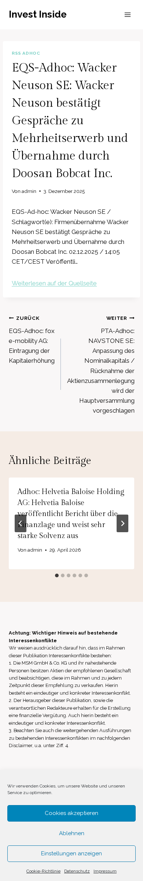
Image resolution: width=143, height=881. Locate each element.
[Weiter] (122, 523)
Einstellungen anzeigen (71, 853)
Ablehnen (71, 833)
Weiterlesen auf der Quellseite (54, 283)
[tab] (57, 575)
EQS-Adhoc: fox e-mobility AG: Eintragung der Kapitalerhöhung (32, 339)
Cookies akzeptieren (71, 813)
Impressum (105, 871)
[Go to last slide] (20, 523)
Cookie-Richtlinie (43, 871)
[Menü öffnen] (127, 14)
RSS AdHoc (26, 53)
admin (29, 191)
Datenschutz (77, 871)
